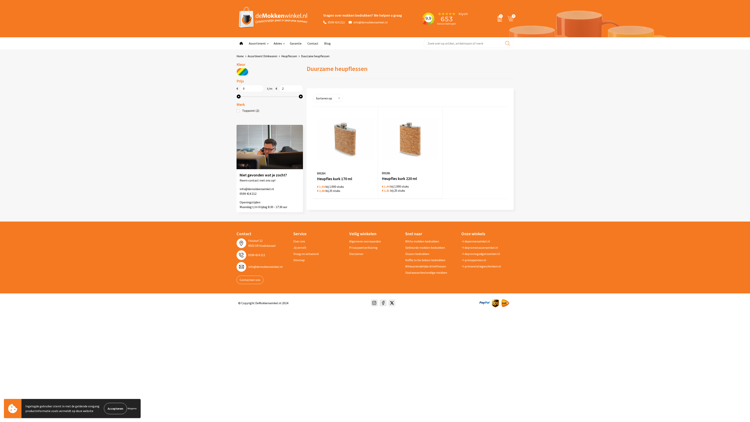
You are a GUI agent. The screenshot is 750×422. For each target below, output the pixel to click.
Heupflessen (289, 56)
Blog (327, 43)
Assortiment (257, 43)
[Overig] (242, 71)
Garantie (296, 43)
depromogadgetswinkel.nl (482, 254)
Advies (278, 43)
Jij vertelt (299, 247)
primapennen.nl (475, 260)
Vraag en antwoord (306, 254)
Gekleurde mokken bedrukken (425, 247)
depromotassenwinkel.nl (481, 247)
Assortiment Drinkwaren (262, 56)
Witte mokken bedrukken (422, 241)
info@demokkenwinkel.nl (370, 22)
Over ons (299, 241)
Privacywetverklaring (363, 247)
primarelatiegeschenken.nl (482, 266)
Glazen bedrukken (417, 254)
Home (240, 56)
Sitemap (299, 260)
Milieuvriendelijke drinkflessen (425, 266)
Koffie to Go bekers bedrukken (425, 260)
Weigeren (132, 408)
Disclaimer (356, 254)
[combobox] (468, 43)
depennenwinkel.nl (477, 241)
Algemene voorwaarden (365, 241)
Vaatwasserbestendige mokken (426, 272)
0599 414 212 (336, 22)
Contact (312, 43)
